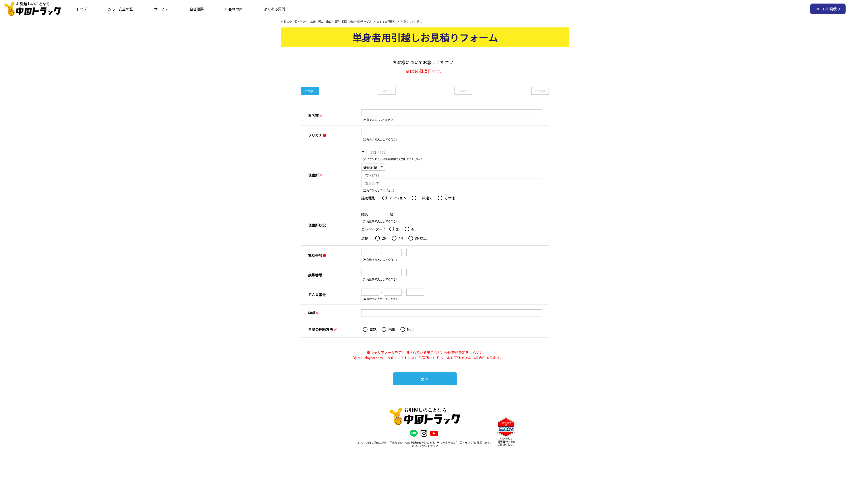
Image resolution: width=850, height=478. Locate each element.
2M (384, 238)
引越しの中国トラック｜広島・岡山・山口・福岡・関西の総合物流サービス (326, 21)
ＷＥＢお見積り (386, 21)
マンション (398, 197)
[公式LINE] (414, 434)
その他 (449, 197)
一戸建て (425, 197)
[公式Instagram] (424, 434)
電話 (373, 329)
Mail (410, 329)
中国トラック (430, 445)
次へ (424, 379)
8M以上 (421, 238)
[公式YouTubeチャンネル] (434, 434)
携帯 (391, 329)
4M (400, 238)
